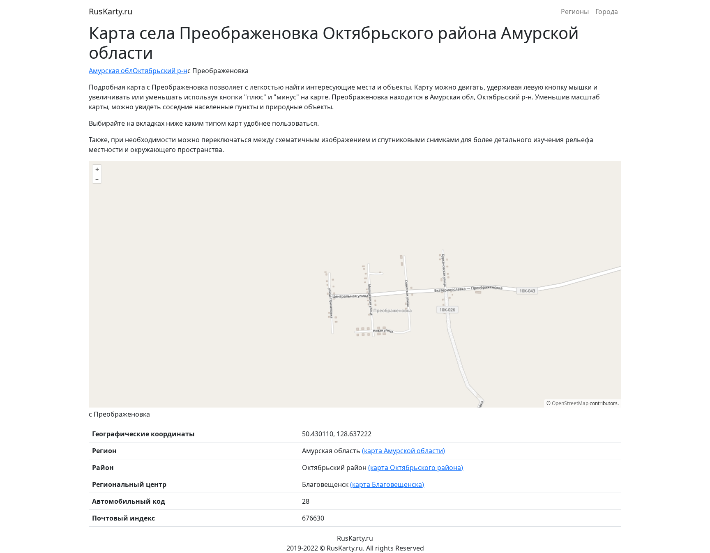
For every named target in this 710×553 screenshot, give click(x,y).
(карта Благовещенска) (387, 484)
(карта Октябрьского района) (415, 467)
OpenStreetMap (570, 403)
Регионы (575, 11)
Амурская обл (111, 70)
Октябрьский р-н (160, 70)
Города (606, 11)
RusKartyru (110, 11)
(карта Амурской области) (403, 450)
